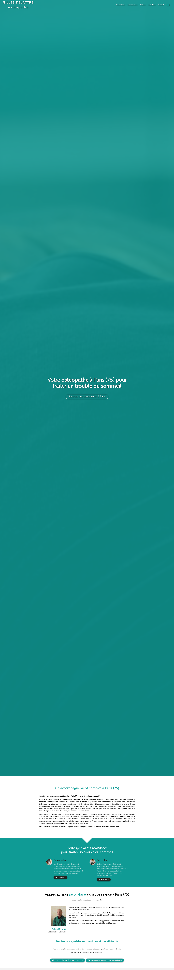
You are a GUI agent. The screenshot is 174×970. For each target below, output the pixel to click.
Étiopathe (102, 860)
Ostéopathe (60, 860)
